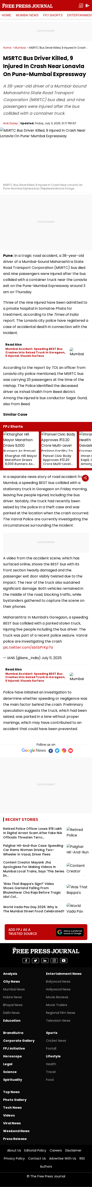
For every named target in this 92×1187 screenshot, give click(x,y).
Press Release (15, 1139)
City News (11, 981)
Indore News (12, 997)
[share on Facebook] (26, 960)
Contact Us (37, 1158)
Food (50, 1079)
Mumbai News (27, 15)
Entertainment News (64, 973)
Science (10, 1072)
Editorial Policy (35, 1150)
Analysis (10, 973)
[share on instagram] (54, 960)
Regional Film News (60, 1013)
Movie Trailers (56, 1005)
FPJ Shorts (53, 15)
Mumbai (20, 48)
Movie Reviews (57, 997)
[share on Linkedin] (44, 960)
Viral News (12, 1123)
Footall (51, 1048)
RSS (82, 1158)
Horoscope (12, 1056)
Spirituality (12, 1079)
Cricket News (56, 1040)
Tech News (12, 1107)
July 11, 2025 (52, 657)
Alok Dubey (10, 123)
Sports (51, 1033)
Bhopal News (13, 1005)
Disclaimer (73, 1150)
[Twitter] (57, 750)
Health (51, 1064)
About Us (14, 1150)
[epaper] (81, 5)
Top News (11, 1092)
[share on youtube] (63, 960)
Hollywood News (58, 989)
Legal (7, 1064)
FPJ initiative (14, 1048)
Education (12, 1020)
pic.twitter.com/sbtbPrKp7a (28, 647)
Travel (51, 1072)
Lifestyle (53, 1056)
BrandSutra (13, 1033)
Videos (9, 1115)
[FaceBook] (50, 750)
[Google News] (34, 750)
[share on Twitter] (35, 960)
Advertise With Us (62, 1158)
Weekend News (16, 1131)
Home (6, 15)
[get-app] (87, 5)
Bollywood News (58, 981)
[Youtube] (70, 750)
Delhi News (11, 1013)
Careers (56, 1150)
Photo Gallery (15, 1100)
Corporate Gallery (19, 1040)
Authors (46, 1166)
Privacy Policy (14, 1158)
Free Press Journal (27, 5)
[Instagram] (64, 750)
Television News (58, 1020)
